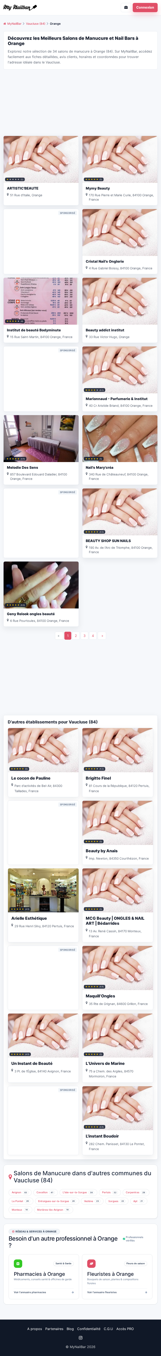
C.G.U (108, 1329)
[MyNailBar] (40, 7)
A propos (34, 1329)
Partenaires (54, 1329)
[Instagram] (80, 1338)
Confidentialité (88, 1329)
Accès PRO (125, 1329)
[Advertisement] (80, 102)
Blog (70, 1329)
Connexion (145, 7)
